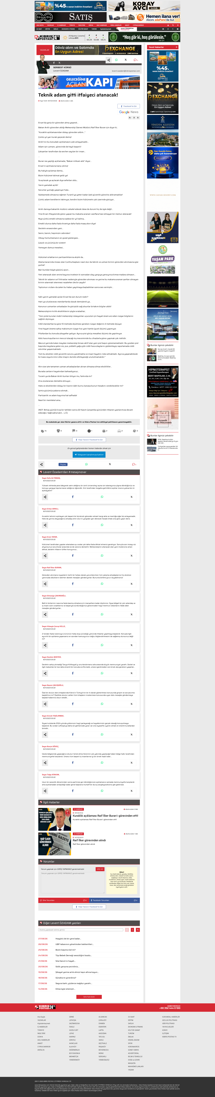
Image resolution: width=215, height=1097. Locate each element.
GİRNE (71, 1017)
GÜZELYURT (73, 1030)
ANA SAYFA (40, 25)
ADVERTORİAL (133, 1053)
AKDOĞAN (102, 1033)
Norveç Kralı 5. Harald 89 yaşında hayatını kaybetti (166, 350)
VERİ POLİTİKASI (168, 1023)
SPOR (130, 1043)
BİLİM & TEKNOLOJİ (135, 1056)
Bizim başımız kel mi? (66, 949)
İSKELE (71, 1027)
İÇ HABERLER (61, 25)
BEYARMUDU (104, 1050)
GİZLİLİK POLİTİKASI (169, 1020)
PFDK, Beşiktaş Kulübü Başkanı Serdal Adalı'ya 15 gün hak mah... (168, 441)
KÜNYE (164, 1030)
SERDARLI (102, 1056)
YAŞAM (131, 1070)
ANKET (127, 25)
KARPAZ (72, 1037)
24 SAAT (39, 29)
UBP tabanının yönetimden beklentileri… (75, 944)
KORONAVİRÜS (133, 1046)
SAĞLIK (56, 29)
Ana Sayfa (41, 1017)
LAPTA (101, 1030)
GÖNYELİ (72, 1040)
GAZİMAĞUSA (74, 1023)
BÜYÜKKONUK (74, 1053)
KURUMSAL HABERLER (171, 1017)
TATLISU (102, 1037)
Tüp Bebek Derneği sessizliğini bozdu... (74, 955)
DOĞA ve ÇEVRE (134, 1060)
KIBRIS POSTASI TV (169, 1037)
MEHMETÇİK (73, 1056)
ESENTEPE (102, 1027)
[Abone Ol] (128, 112)
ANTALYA (41, 1050)
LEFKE (71, 1033)
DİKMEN (102, 1023)
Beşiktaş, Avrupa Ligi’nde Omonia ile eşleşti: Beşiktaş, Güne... (167, 358)
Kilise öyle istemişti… (65, 989)
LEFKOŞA (72, 1020)
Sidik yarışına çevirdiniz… (67, 966)
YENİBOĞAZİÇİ (104, 1060)
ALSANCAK (103, 1017)
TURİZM (94, 29)
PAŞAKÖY (102, 1046)
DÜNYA (91, 25)
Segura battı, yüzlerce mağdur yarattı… (74, 983)
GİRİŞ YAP (100, 869)
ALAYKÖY (72, 1046)
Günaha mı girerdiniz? (66, 977)
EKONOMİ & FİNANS (68, 29)
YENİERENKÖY (74, 1060)
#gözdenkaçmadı (105, 29)
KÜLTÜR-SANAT (83, 29)
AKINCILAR (73, 1043)
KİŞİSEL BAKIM (133, 1040)
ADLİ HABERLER (102, 25)
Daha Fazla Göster (89, 997)
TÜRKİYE (72, 25)
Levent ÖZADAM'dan (127, 29)
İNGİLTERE (81, 25)
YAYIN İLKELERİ (168, 1027)
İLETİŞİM (165, 1033)
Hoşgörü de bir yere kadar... (68, 938)
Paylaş (63, 464)
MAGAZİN (131, 1063)
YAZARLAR (50, 25)
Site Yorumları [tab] (48, 900)
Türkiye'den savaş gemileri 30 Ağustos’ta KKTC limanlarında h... (168, 448)
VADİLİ (101, 1040)
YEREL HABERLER (115, 25)
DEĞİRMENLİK (74, 1050)
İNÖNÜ (101, 1053)
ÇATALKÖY (102, 1020)
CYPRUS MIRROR (138, 25)
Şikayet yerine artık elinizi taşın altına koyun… (77, 972)
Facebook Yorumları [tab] (101, 900)
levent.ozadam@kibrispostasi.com (126, 71)
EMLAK (130, 1037)
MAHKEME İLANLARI (136, 1066)
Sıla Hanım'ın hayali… (66, 961)
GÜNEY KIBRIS (133, 1050)
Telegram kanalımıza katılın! (90, 454)
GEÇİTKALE (103, 1043)
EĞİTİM (47, 29)
